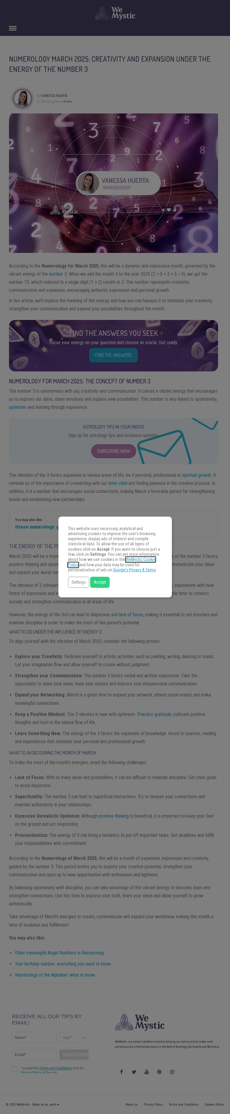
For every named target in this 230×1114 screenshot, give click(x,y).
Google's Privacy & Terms (134, 570)
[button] (78, 582)
